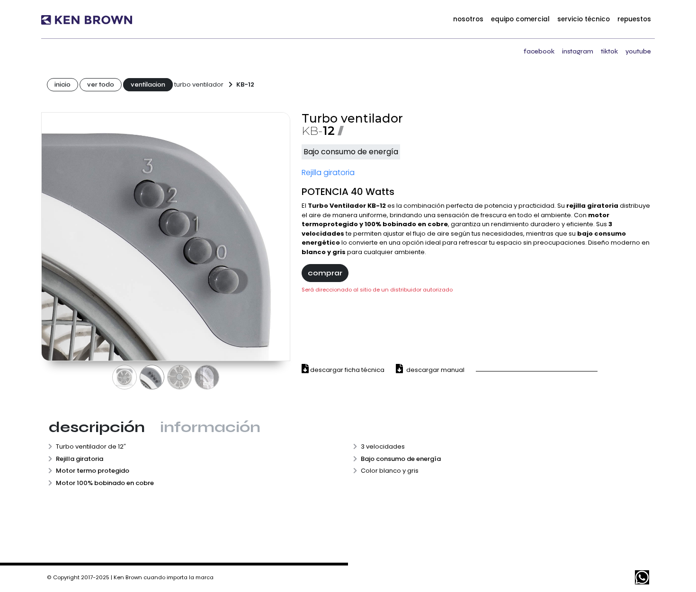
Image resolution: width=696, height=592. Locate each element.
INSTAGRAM (577, 51)
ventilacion (148, 84)
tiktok (609, 51)
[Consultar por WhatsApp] (642, 577)
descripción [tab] (97, 427)
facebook (539, 51)
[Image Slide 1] (124, 377)
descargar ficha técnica (346, 369)
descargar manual (434, 369)
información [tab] (210, 427)
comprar (325, 272)
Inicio (62, 84)
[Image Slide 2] (152, 377)
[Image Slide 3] (179, 377)
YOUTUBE (638, 51)
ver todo (100, 84)
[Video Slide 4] (207, 377)
